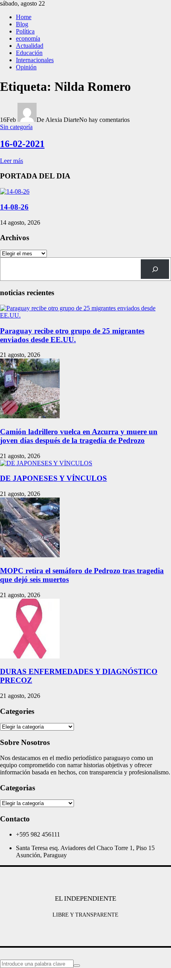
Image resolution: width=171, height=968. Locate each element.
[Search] (155, 269)
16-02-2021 (22, 144)
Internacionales (35, 60)
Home (23, 17)
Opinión (26, 67)
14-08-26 (14, 207)
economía (28, 38)
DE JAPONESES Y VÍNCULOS (53, 478)
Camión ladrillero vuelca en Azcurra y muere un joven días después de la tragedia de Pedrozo (78, 436)
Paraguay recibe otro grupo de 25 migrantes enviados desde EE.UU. (72, 335)
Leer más (11, 160)
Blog (22, 24)
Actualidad (29, 45)
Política (25, 31)
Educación (29, 52)
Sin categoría (16, 126)
